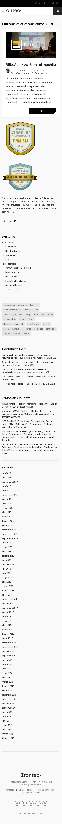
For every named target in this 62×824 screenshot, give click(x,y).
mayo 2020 (7, 508)
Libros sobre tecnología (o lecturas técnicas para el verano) (29, 377)
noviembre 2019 (9, 534)
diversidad (51, 329)
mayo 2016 (7, 673)
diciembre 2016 (9, 643)
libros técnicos (33, 324)
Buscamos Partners (31, 793)
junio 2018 (7, 573)
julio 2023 (6, 473)
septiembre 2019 (10, 538)
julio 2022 (6, 486)
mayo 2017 (7, 621)
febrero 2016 (8, 686)
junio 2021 (7, 490)
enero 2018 (7, 595)
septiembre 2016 (10, 656)
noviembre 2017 (9, 599)
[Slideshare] (44, 3)
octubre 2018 (8, 564)
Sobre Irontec (8, 243)
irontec (16, 333)
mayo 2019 (7, 547)
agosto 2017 (8, 612)
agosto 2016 (8, 660)
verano (46, 324)
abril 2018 (6, 582)
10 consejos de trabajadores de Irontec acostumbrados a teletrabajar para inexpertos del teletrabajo (28, 437)
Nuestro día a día (13, 251)
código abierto (32, 314)
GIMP (7, 259)
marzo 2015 (7, 734)
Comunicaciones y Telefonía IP (19, 268)
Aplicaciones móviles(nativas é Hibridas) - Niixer (23, 411)
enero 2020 (7, 525)
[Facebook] (49, 3)
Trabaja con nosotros (47, 790)
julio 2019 (6, 543)
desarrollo (34, 305)
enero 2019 (7, 560)
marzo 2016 (7, 682)
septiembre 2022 (10, 482)
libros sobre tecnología (13, 324)
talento (26, 333)
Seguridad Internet (13, 285)
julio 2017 (6, 616)
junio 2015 (7, 721)
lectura (22, 319)
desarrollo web (31, 310)
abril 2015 (6, 729)
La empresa (10, 247)
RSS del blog (8, 221)
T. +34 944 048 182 (38, 782)
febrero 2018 (8, 590)
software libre (9, 319)
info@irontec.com (19, 782)
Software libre (8, 255)
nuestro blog (8, 201)
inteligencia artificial (12, 310)
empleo (6, 333)
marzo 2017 (7, 629)
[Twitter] (35, 3)
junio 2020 (7, 504)
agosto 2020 (8, 499)
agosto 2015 (8, 712)
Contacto (9, 790)
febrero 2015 (8, 738)
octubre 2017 (8, 603)
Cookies (40, 814)
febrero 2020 (8, 521)
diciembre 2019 (9, 530)
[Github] (53, 3)
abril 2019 (6, 551)
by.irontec (22, 305)
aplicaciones (9, 305)
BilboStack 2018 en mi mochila (31, 65)
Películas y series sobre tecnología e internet (22, 384)
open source (47, 314)
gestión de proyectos (12, 314)
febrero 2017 (8, 634)
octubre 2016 (8, 651)
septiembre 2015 (10, 708)
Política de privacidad (26, 814)
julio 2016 (6, 664)
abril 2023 (6, 477)
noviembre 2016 (9, 647)
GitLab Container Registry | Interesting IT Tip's (22, 404)
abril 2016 (6, 677)
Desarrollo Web (12, 276)
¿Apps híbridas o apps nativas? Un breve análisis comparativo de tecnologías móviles (28, 414)
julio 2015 (6, 716)
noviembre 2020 (9, 495)
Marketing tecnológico (15, 281)
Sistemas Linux (12, 289)
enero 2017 (7, 638)
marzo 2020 (7, 517)
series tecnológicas (34, 329)
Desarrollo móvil (12, 272)
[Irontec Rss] (57, 3)
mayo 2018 (7, 577)
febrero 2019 (8, 556)
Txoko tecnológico (20, 73)
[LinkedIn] (40, 3)
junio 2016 (7, 669)
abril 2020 (6, 512)
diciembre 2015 (9, 695)
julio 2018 (6, 569)
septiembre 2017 (10, 608)
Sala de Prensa (25, 790)
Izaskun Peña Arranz (20, 70)
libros (31, 319)
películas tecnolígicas (13, 329)
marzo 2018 (7, 586)
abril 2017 (6, 625)
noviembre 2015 (9, 699)
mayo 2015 (7, 725)
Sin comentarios (39, 73)
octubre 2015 (8, 703)
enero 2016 (7, 690)
